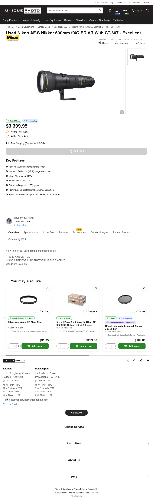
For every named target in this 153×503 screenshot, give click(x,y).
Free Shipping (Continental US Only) (28, 143)
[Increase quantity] (18, 346)
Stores (146, 2)
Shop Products (11, 20)
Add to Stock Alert (19, 136)
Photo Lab (80, 20)
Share (105, 42)
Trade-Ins (118, 20)
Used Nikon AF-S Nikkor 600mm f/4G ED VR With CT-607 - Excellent (87, 27)
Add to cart (37, 346)
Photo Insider (134, 2)
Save (142, 42)
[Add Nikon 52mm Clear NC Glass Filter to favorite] (47, 288)
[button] (147, 10)
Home (11, 26)
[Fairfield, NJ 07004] (109, 10)
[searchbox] (75, 10)
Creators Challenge (99, 20)
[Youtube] (148, 360)
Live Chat (21, 224)
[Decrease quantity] (10, 346)
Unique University (31, 20)
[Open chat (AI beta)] (116, 10)
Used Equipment (52, 20)
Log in (138, 10)
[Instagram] (134, 360)
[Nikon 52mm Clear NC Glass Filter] (28, 300)
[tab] (13, 232)
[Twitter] (127, 360)
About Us (121, 2)
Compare (124, 42)
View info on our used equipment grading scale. (31, 250)
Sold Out (79, 151)
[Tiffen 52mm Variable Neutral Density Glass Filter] (125, 300)
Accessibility (93, 489)
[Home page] (22, 10)
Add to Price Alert (19, 131)
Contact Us (76, 412)
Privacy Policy (79, 489)
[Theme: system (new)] (125, 10)
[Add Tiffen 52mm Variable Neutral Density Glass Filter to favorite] (144, 288)
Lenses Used (44, 27)
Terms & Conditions (63, 489)
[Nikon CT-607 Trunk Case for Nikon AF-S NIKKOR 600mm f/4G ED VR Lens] (76, 300)
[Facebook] (141, 360)
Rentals (68, 20)
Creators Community (104, 2)
